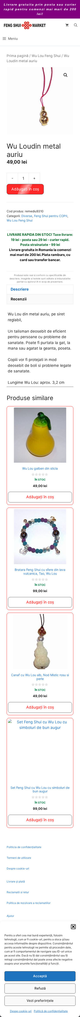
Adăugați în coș (25, 189)
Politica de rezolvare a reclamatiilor (28, 903)
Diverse (26, 216)
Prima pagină (17, 56)
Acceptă (40, 976)
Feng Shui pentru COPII (50, 216)
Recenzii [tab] (19, 299)
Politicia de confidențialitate (24, 847)
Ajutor (10, 916)
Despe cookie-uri (21, 1011)
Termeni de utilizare (19, 857)
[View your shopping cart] (67, 25)
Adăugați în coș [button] (40, 497)
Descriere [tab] (20, 289)
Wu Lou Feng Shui (46, 56)
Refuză (40, 988)
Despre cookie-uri (18, 868)
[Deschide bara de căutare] (75, 25)
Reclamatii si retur (18, 892)
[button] (73, 926)
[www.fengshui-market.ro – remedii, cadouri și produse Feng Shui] (24, 25)
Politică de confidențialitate (51, 1011)
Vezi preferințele (40, 1000)
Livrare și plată (16, 881)
